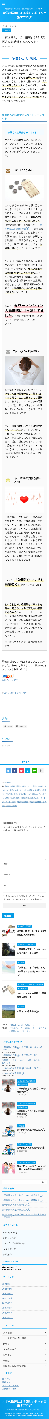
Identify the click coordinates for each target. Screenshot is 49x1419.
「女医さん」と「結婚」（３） (23, 1025)
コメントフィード (10, 1385)
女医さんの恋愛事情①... (13, 1073)
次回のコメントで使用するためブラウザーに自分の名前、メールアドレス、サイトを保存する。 (23, 897)
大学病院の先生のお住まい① (31, 1148)
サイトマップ (9, 1249)
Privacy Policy (10, 1232)
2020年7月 (7, 1303)
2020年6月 (7, 1308)
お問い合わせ (9, 1237)
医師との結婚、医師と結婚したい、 (18, 786)
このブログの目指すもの (14, 1243)
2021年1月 (7, 1288)
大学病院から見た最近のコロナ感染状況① (22, 1200)
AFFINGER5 (38, 1415)
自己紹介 (7, 1254)
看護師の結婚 (11, 806)
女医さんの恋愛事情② (28, 1011)
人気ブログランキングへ (15, 692)
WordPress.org (9, 1388)
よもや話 (8, 782)
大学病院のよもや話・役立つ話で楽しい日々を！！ (25, 1410)
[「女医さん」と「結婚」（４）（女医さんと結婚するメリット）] (27, 770)
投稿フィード (8, 1382)
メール (6, 874)
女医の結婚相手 (22, 802)
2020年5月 (7, 1312)
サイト (6, 885)
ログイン (6, 1379)
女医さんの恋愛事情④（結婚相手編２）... (22, 1068)
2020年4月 (7, 1317)
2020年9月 (7, 1293)
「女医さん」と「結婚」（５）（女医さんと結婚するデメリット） (31, 971)
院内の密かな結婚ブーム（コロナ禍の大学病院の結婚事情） (24, 1216)
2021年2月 (7, 1284)
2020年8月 (7, 1298)
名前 (5, 864)
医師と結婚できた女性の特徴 (21, 790)
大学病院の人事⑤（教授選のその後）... (21, 1055)
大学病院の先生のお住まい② (31, 1129)
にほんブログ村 (10, 679)
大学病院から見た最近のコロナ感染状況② (22, 1195)
